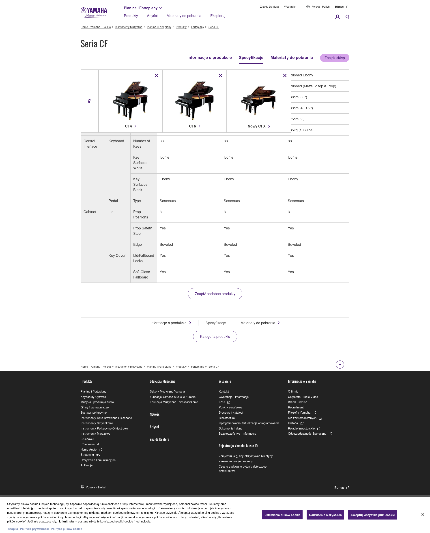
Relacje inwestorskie (301, 428)
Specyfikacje (251, 57)
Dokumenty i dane (230, 428)
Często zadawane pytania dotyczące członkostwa (243, 468)
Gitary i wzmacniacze (95, 407)
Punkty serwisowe (230, 407)
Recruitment (296, 407)
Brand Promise (297, 402)
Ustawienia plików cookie (282, 515)
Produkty (131, 15)
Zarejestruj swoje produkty (236, 461)
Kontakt (224, 391)
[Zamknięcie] (423, 514)
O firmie (293, 391)
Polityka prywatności (34, 528)
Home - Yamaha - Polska (96, 27)
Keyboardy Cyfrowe (93, 397)
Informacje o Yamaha (302, 381)
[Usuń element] (156, 75)
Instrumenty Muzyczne (128, 27)
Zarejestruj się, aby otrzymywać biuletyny (246, 456)
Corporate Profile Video (303, 397)
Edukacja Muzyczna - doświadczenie (174, 402)
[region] (215, 515)
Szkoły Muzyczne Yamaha (167, 391)
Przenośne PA (90, 444)
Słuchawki (87, 439)
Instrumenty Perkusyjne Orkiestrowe (104, 428)
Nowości (155, 414)
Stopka (13, 528)
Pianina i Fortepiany (141, 7)
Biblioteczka (227, 418)
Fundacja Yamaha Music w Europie (173, 397)
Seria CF (214, 27)
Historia (293, 423)
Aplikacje (86, 465)
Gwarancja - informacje (234, 397)
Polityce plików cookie (66, 528)
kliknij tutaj (67, 521)
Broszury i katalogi (231, 412)
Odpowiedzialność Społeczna (307, 433)
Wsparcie (290, 6)
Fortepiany (197, 27)
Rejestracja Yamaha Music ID (238, 445)
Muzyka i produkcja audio (97, 402)
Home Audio (89, 449)
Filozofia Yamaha (299, 412)
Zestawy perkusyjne (94, 412)
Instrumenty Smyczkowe (97, 423)
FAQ (222, 402)
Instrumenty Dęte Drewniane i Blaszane (106, 418)
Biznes (339, 6)
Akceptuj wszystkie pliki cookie (372, 515)
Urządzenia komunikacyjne (98, 460)
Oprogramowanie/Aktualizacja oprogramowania (249, 423)
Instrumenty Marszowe (95, 433)
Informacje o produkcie (209, 57)
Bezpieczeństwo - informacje (237, 433)
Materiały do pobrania (184, 15)
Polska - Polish (321, 6)
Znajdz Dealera (269, 6)
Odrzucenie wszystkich (325, 515)
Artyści (152, 15)
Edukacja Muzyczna (162, 381)
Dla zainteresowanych (302, 418)
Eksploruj (217, 15)
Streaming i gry (90, 454)
